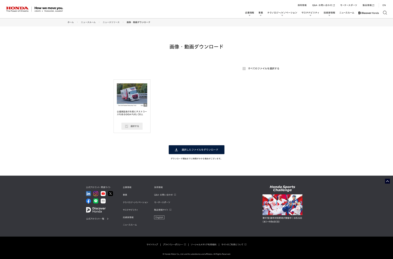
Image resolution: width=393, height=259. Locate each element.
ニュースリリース (111, 22)
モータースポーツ (348, 5)
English (159, 217)
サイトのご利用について (232, 244)
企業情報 (249, 13)
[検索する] (385, 13)
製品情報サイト (161, 210)
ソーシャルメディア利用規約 (203, 244)
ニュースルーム (346, 13)
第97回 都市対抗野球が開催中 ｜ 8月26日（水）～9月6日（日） (282, 220)
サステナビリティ (310, 13)
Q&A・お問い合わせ (322, 5)
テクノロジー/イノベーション (282, 13)
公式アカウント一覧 (95, 219)
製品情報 (367, 5)
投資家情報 (329, 13)
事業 (260, 13)
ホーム (71, 22)
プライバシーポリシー (173, 244)
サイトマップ (152, 244)
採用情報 (302, 5)
